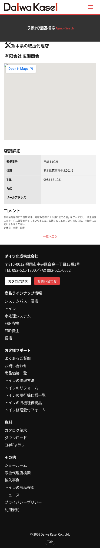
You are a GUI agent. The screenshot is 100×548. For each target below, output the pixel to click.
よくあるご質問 (18, 358)
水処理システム (18, 316)
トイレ (10, 308)
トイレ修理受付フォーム (25, 410)
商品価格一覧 (16, 373)
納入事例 (12, 480)
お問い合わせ (47, 281)
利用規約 (12, 509)
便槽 (8, 338)
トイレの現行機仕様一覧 (25, 395)
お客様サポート (18, 350)
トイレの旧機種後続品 (23, 402)
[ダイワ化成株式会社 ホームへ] (31, 7)
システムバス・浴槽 (21, 301)
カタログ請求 (18, 281)
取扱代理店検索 (18, 472)
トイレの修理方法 (19, 380)
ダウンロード (16, 437)
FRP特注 (12, 330)
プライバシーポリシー (23, 502)
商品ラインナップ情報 (23, 293)
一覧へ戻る (50, 236)
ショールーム (16, 465)
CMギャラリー (17, 445)
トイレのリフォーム (21, 388)
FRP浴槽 (12, 323)
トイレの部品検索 (19, 487)
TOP (50, 542)
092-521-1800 (24, 270)
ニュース (12, 495)
